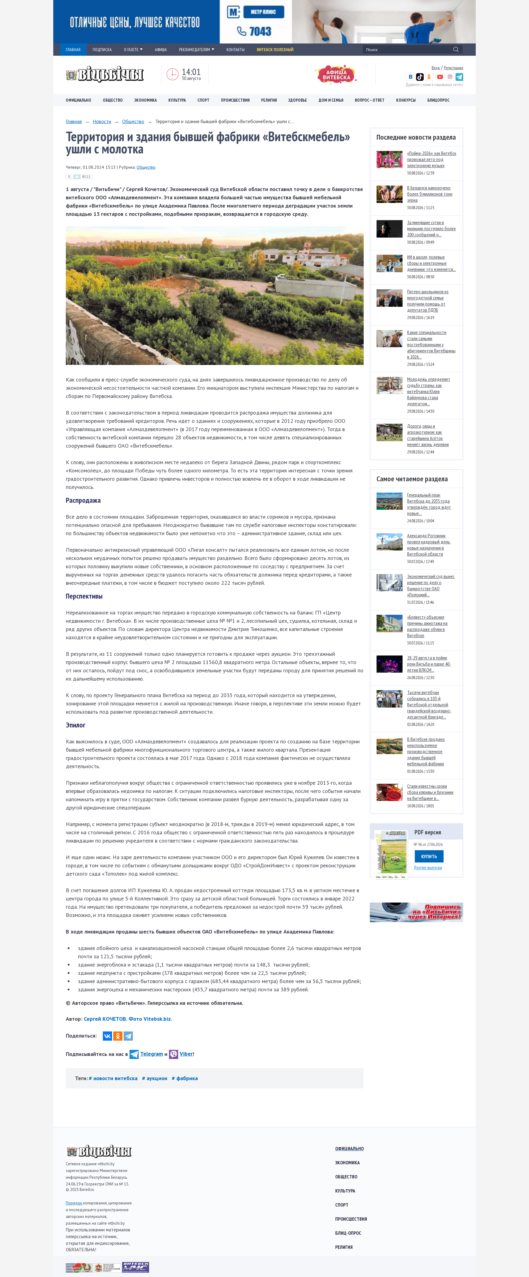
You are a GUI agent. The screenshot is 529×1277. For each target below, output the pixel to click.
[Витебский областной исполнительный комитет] (108, 1270)
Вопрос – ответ (370, 100)
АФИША (161, 49)
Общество (113, 100)
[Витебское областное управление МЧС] (135, 1270)
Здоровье (297, 100)
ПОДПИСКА (102, 49)
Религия (269, 100)
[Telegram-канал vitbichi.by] (459, 79)
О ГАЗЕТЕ (131, 49)
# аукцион (155, 1078)
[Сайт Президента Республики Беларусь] (80, 1270)
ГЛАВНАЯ (73, 49)
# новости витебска (114, 1078)
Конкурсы (406, 100)
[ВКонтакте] (107, 1036)
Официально (78, 100)
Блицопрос (438, 100)
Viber (186, 1053)
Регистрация (453, 67)
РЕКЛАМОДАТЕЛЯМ (194, 49)
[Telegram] (128, 1036)
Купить (429, 856)
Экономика (145, 100)
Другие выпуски (428, 867)
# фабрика (185, 1078)
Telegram (151, 1053)
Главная (74, 121)
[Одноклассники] (117, 1036)
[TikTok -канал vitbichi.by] (420, 79)
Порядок (74, 1203)
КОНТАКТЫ (236, 49)
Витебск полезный (275, 49)
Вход (436, 67)
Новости (102, 121)
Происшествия (235, 100)
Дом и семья (331, 100)
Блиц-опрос (348, 1233)
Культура (177, 100)
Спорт (203, 100)
